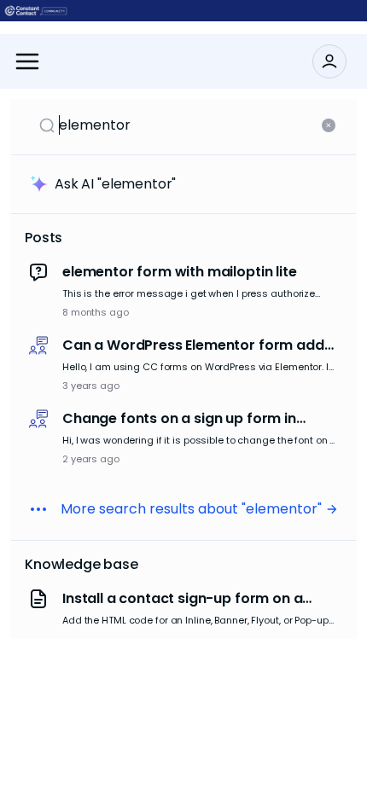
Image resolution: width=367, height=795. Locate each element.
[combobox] (188, 125)
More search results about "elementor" (191, 509)
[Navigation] (27, 61)
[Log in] (329, 61)
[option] (183, 291)
